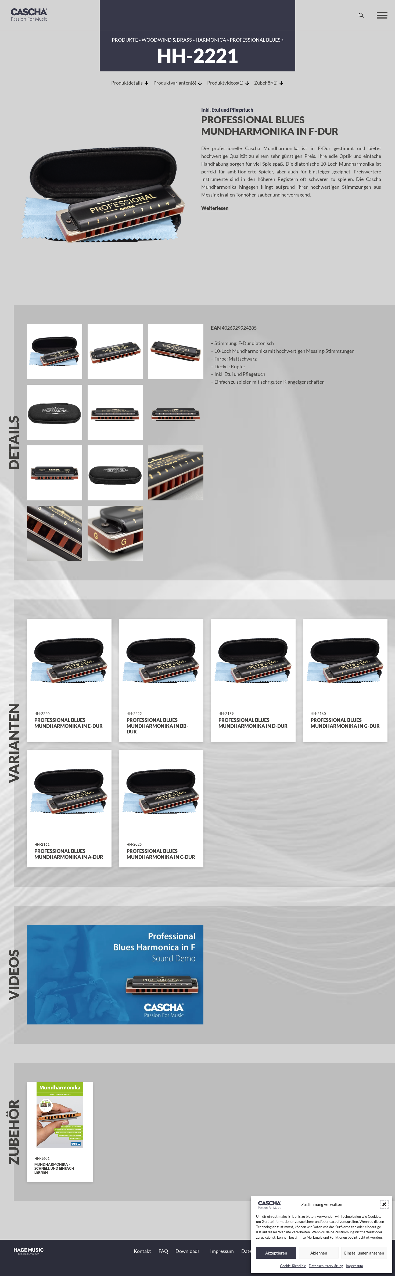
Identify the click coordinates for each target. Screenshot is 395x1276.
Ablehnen (318, 1252)
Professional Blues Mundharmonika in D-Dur (253, 723)
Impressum (354, 1266)
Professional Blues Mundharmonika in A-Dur (68, 854)
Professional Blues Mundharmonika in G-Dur (345, 723)
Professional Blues (255, 40)
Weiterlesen (214, 208)
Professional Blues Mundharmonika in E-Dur (68, 723)
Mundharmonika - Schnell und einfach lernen (54, 1168)
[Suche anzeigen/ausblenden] (361, 15)
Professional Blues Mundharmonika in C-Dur (161, 854)
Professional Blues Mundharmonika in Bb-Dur (157, 726)
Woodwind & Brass (167, 40)
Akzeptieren (276, 1252)
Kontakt (142, 1251)
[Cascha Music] (29, 22)
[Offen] (382, 15)
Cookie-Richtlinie (293, 1266)
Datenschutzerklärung (326, 1266)
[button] (384, 1204)
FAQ (163, 1251)
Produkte (125, 40)
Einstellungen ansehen (364, 1252)
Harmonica (211, 40)
